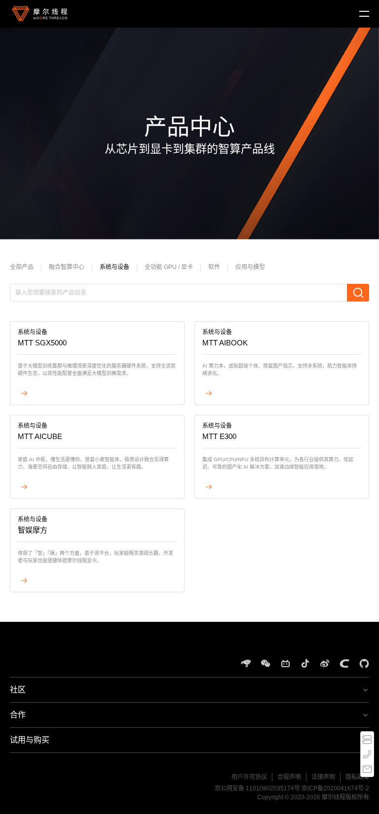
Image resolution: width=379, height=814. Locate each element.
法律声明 (323, 777)
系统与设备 (114, 267)
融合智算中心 (66, 267)
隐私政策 (357, 777)
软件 (214, 267)
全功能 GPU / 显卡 (169, 267)
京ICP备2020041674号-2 (335, 788)
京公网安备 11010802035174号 (257, 788)
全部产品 (22, 267)
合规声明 (289, 777)
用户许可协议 (249, 777)
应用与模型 (250, 267)
